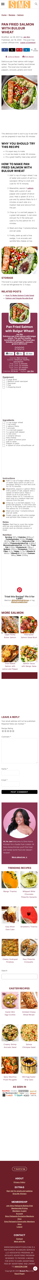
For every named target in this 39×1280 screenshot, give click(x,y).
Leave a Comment (27, 42)
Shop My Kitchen (19, 1194)
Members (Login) (19, 1211)
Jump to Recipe (13, 57)
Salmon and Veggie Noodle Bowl (19, 298)
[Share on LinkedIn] (26, 50)
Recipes (12, 15)
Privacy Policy (19, 1182)
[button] (16, 347)
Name (5, 769)
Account (19, 1214)
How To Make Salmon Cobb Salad (20, 295)
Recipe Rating (7, 728)
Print (10, 353)
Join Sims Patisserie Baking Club (19, 1206)
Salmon (20, 15)
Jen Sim (19, 334)
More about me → (19, 857)
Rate (30, 353)
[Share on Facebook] (5, 50)
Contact (19, 1239)
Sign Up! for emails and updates (19, 1191)
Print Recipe (29, 57)
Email (4, 780)
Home (4, 15)
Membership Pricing (19, 1208)
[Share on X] (12, 50)
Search (4, 970)
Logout (19, 1227)
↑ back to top (19, 1169)
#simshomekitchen (19, 602)
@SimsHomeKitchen (20, 600)
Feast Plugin (19, 1274)
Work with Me (19, 1241)
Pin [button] (20, 353)
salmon (30, 188)
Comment (6, 737)
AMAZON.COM (21, 1266)
